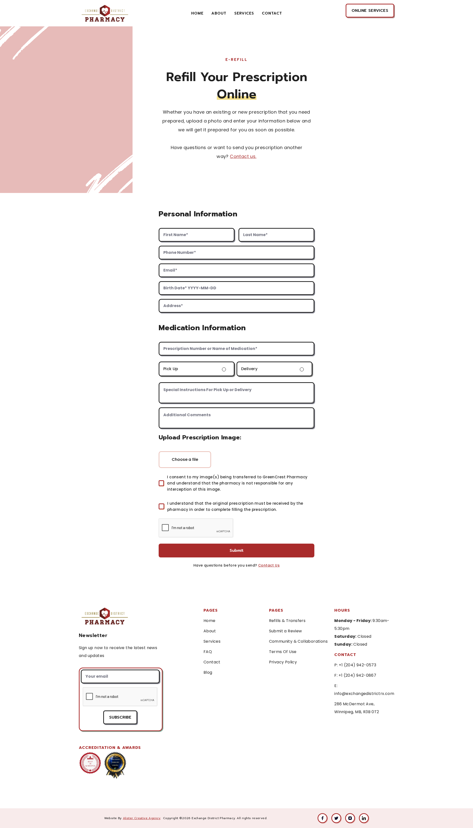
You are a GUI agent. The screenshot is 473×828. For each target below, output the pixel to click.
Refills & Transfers (287, 620)
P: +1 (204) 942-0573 (355, 665)
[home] (104, 13)
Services (211, 641)
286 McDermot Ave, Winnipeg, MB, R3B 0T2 (356, 708)
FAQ (207, 652)
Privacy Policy (283, 662)
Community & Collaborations (298, 641)
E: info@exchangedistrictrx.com (364, 689)
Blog (207, 672)
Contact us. (243, 156)
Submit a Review (285, 631)
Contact (211, 662)
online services (370, 11)
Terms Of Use (283, 652)
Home (197, 13)
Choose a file (185, 459)
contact (272, 13)
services (244, 13)
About (218, 13)
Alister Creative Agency (142, 818)
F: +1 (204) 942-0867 (355, 675)
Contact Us (269, 565)
